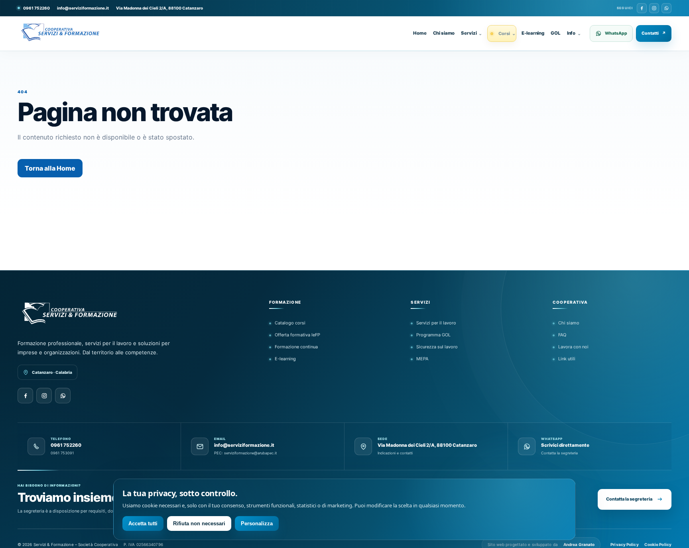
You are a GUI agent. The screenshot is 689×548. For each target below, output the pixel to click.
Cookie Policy (657, 544)
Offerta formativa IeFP (297, 335)
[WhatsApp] (666, 8)
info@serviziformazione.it (83, 8)
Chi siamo (444, 33)
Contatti (654, 33)
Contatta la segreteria (629, 499)
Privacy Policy (624, 544)
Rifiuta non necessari (199, 523)
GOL (556, 33)
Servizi (471, 33)
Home (419, 33)
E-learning (533, 33)
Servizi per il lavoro (436, 323)
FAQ (562, 335)
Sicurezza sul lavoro (437, 347)
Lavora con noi (573, 347)
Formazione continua (296, 347)
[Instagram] (654, 8)
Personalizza (257, 523)
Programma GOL (433, 335)
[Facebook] (642, 8)
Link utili (566, 358)
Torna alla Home (50, 168)
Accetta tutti (142, 523)
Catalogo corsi (290, 323)
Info (574, 33)
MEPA (422, 358)
